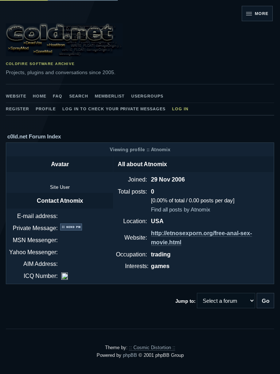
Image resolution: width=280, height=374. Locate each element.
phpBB (130, 355)
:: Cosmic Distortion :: (152, 347)
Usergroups (147, 96)
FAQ (57, 96)
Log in (180, 109)
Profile (46, 109)
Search (78, 96)
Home (39, 96)
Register (17, 109)
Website (16, 96)
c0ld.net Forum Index (34, 136)
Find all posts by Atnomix (180, 209)
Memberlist (110, 96)
